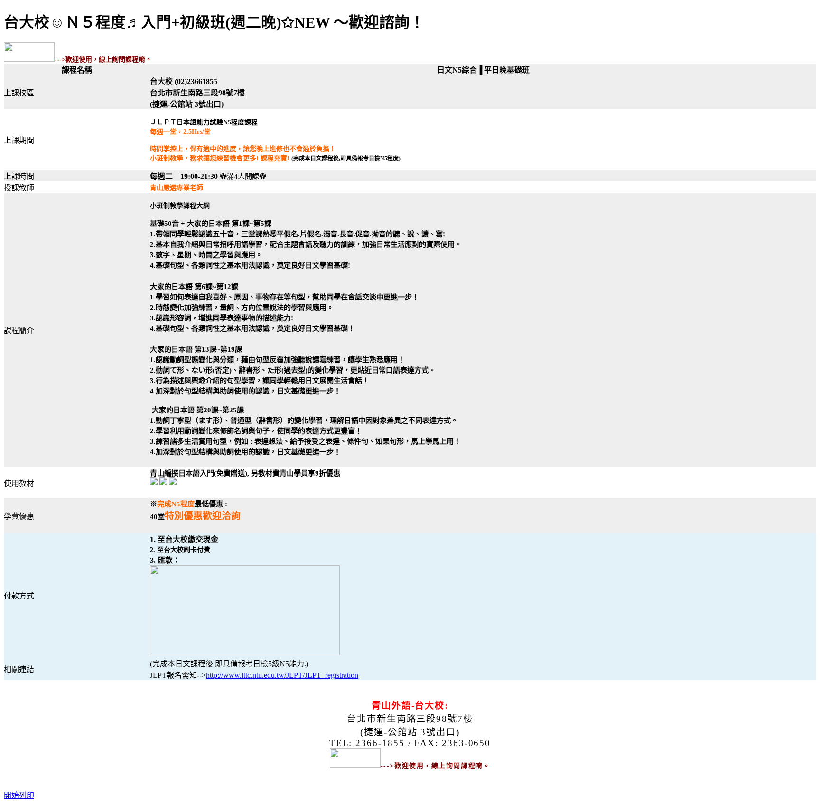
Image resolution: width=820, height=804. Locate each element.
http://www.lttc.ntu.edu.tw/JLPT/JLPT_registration (282, 675)
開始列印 (19, 795)
